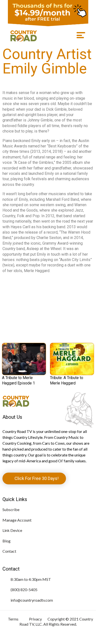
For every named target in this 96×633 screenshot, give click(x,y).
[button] (79, 35)
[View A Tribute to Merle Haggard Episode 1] (24, 359)
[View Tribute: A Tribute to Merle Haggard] (72, 359)
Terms (13, 619)
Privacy (35, 619)
